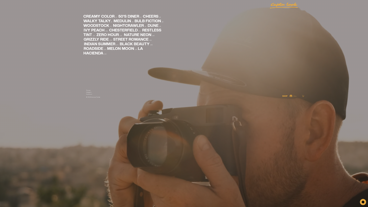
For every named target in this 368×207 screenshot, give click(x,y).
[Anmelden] (290, 96)
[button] (303, 96)
